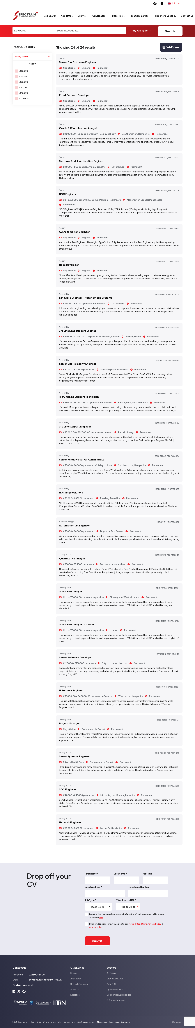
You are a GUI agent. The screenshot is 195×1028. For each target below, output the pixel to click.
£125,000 (23, 98)
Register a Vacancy (165, 15)
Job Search (50, 15)
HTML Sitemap (101, 1022)
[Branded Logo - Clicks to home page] (25, 16)
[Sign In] (162, 3)
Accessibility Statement (119, 1022)
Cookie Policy (96, 927)
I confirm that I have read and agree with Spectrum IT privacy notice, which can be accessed (127, 916)
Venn (180, 1022)
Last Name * (120, 873)
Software (111, 973)
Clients (82, 15)
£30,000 (23, 71)
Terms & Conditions (137, 924)
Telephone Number (138, 887)
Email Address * (93, 887)
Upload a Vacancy (79, 984)
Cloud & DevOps (115, 978)
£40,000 (23, 76)
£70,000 (23, 93)
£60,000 (23, 87)
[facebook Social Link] (24, 991)
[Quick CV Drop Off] (155, 3)
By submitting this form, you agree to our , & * (126, 925)
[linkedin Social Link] (13, 991)
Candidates (98, 15)
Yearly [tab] (32, 63)
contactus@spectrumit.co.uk (45, 979)
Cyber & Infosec (115, 989)
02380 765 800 (37, 974)
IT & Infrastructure (116, 1000)
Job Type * (90, 900)
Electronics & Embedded (119, 994)
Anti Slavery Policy (86, 1022)
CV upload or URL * (126, 900)
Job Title (147, 873)
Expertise (117, 15)
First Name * (91, 873)
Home (73, 973)
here (101, 917)
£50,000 (23, 82)
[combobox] (98, 907)
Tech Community (138, 15)
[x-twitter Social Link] (18, 991)
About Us (66, 15)
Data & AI (111, 984)
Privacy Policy (154, 924)
